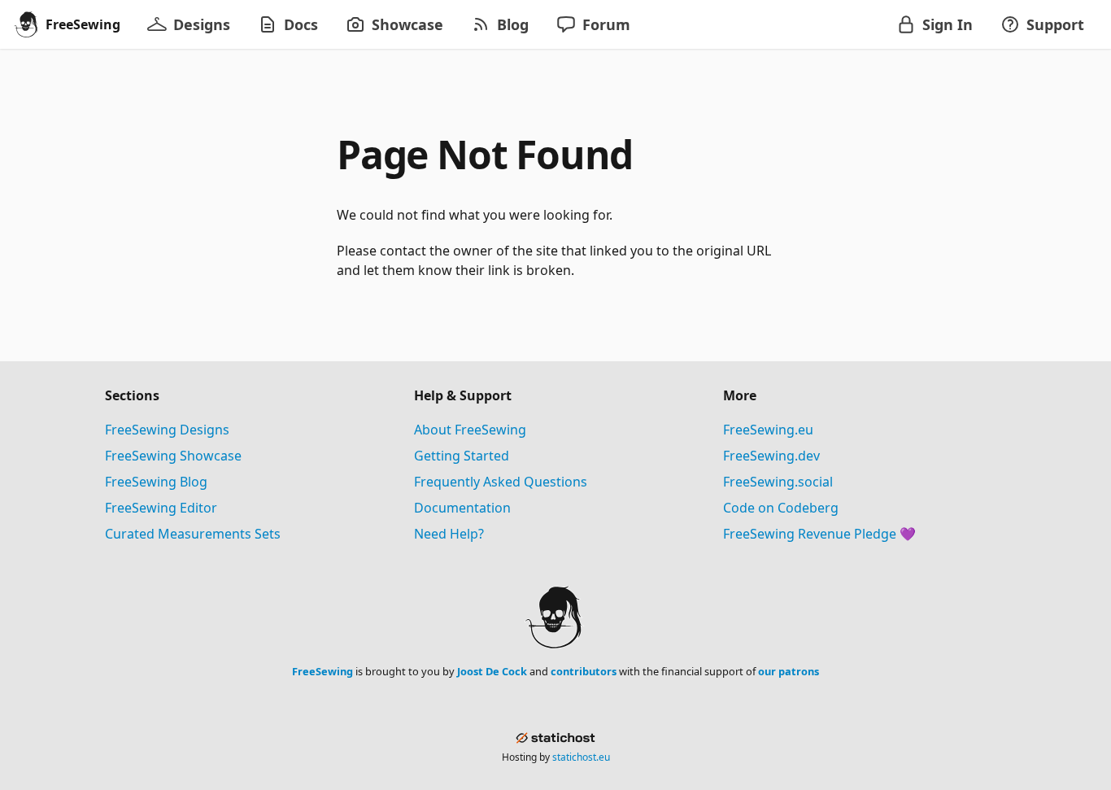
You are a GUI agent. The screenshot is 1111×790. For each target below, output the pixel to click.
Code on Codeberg (781, 508)
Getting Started (461, 456)
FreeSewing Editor (161, 508)
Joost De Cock (492, 671)
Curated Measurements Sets (193, 534)
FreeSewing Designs (167, 430)
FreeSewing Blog (156, 482)
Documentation (462, 508)
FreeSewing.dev (771, 456)
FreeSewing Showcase (173, 456)
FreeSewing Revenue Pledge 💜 (819, 534)
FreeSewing (322, 671)
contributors (583, 671)
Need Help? (449, 534)
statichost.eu (581, 757)
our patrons (788, 671)
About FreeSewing (470, 430)
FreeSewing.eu (768, 430)
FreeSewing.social (778, 482)
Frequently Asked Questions (500, 482)
